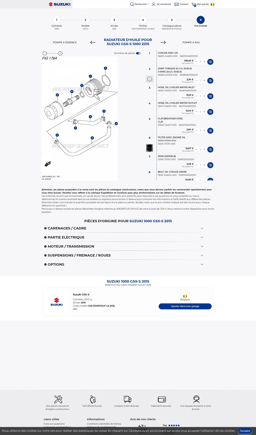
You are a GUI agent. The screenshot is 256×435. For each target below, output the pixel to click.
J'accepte (245, 431)
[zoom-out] (45, 53)
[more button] (204, 62)
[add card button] (210, 62)
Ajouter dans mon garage (185, 306)
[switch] (138, 53)
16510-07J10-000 (166, 144)
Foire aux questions (54, 424)
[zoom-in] (60, 53)
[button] (56, 302)
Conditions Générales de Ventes (104, 424)
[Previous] (93, 42)
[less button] (197, 62)
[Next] (163, 42)
